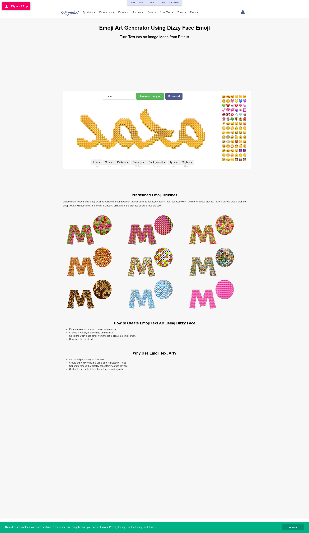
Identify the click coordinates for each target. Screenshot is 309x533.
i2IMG (142, 2)
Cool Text (166, 12)
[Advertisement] (154, 65)
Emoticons (106, 12)
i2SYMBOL (174, 2)
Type (173, 162)
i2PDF (132, 2)
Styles (186, 162)
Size (108, 162)
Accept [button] (293, 527)
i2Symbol (69, 12)
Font (96, 162)
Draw (150, 12)
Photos (137, 12)
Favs (193, 12)
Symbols (88, 12)
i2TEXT (162, 2)
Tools (181, 12)
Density (138, 162)
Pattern (122, 162)
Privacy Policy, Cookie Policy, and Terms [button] (132, 527)
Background (156, 162)
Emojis (122, 12)
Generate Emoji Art (150, 96)
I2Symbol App (18, 6)
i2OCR (152, 2)
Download (174, 96)
